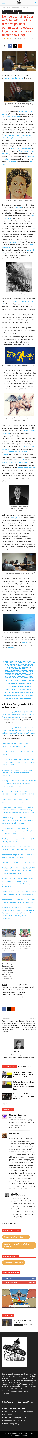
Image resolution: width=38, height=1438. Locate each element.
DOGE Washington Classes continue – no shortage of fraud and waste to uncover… (24, 1074)
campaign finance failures (10, 987)
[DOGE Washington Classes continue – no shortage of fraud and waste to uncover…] (7, 1074)
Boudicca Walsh (24, 985)
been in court (19, 460)
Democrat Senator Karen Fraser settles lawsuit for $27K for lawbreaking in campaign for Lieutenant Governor (27, 1025)
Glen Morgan (7, 38)
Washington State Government (10, 13)
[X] (15, 46)
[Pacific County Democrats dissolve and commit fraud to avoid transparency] (9, 933)
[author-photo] (19, 1049)
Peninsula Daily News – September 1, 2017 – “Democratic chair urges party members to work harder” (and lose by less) (18, 820)
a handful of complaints (26, 468)
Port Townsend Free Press (14, 1408)
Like (33, 1278)
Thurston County (18, 1324)
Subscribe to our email (13, 1262)
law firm (32, 229)
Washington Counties (13, 7)
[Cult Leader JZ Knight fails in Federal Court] (7, 1322)
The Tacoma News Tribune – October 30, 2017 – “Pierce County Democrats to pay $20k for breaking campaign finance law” (18, 870)
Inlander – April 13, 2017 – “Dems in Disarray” (18, 863)
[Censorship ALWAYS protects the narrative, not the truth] (7, 1096)
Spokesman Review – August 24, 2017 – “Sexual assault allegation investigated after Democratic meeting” (17, 830)
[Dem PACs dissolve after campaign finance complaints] (25, 933)
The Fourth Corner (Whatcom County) (18, 1411)
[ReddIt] (20, 46)
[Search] (35, 2)
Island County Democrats (14, 78)
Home (3, 7)
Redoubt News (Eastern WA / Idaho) (18, 1420)
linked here (12, 162)
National (5, 1099)
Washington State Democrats (20, 148)
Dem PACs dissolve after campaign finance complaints (24, 942)
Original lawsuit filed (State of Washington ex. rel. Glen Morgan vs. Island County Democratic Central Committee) (18, 762)
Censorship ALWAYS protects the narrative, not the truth (23, 1096)
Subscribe (32, 1282)
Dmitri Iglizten (15, 518)
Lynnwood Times (11, 1414)
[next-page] (6, 1104)
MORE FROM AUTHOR (25, 1067)
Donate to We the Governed (16, 1237)
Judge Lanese (22, 992)
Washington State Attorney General (14, 462)
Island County (25, 7)
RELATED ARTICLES (9, 1067)
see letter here (15, 242)
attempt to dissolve (13, 985)
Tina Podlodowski (17, 994)
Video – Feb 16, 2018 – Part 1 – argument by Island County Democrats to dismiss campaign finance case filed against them (18, 714)
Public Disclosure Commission (26, 13)
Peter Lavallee (6, 994)
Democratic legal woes (9, 989)
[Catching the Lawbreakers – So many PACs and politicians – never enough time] (7, 1084)
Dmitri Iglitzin (20, 989)
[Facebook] (10, 46)
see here (25, 642)
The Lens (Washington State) (15, 1417)
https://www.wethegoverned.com (19, 1055)
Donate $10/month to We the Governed (16, 1245)
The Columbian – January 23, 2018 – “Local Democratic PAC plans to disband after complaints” (17, 772)
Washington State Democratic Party (12, 997)
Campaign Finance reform (26, 987)
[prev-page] (3, 1104)
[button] (3, 2)
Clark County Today (11, 1423)
